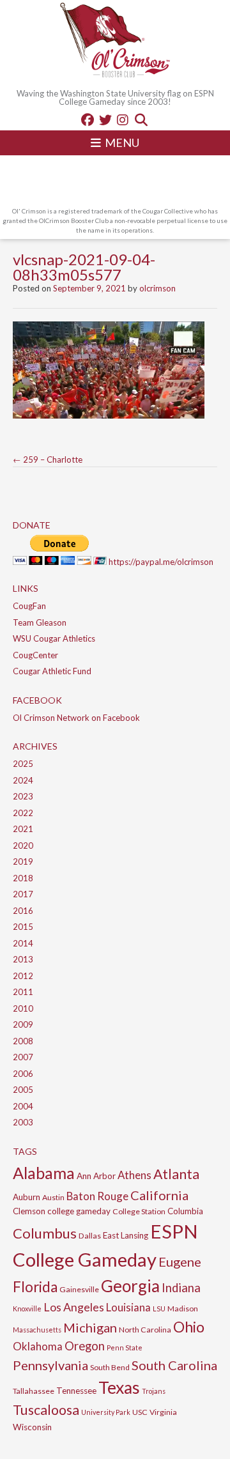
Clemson (29, 1211)
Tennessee (76, 1391)
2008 (23, 1041)
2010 (23, 1008)
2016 (23, 911)
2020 (23, 845)
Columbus (45, 1233)
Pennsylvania (50, 1365)
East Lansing (125, 1235)
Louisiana (128, 1307)
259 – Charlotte (47, 459)
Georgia (130, 1286)
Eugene (179, 1261)
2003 (23, 1122)
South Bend (110, 1367)
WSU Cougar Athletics (54, 638)
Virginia (163, 1412)
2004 (23, 1106)
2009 (23, 1024)
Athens (134, 1175)
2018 (23, 878)
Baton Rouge (97, 1196)
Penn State (124, 1347)
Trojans (153, 1391)
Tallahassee (33, 1391)
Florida (35, 1286)
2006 (23, 1074)
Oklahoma (38, 1346)
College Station (138, 1211)
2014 (23, 943)
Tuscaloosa (46, 1409)
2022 (23, 813)
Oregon (85, 1346)
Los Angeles (73, 1307)
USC (140, 1412)
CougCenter (35, 655)
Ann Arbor (96, 1176)
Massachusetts (37, 1329)
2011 (23, 992)
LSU (159, 1308)
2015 (23, 927)
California (159, 1195)
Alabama (44, 1172)
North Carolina (145, 1329)
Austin (53, 1197)
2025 (23, 764)
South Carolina (174, 1365)
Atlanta (176, 1174)
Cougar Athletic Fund (52, 671)
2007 (23, 1057)
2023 (23, 796)
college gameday (79, 1211)
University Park (105, 1412)
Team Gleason (39, 622)
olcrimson (157, 288)
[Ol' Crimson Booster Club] (115, 41)
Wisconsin (32, 1427)
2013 (23, 959)
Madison (182, 1308)
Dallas (90, 1235)
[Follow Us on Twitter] (105, 119)
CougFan (29, 606)
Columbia (185, 1211)
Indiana (181, 1288)
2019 (23, 861)
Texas (119, 1387)
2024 (23, 780)
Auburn (26, 1197)
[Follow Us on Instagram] (122, 119)
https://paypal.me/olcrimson (161, 562)
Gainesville (79, 1289)
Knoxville (27, 1308)
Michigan (90, 1327)
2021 (23, 829)
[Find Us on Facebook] (87, 119)
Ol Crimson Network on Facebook (76, 718)
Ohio (188, 1327)
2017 (23, 894)
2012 (23, 976)
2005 (23, 1090)
